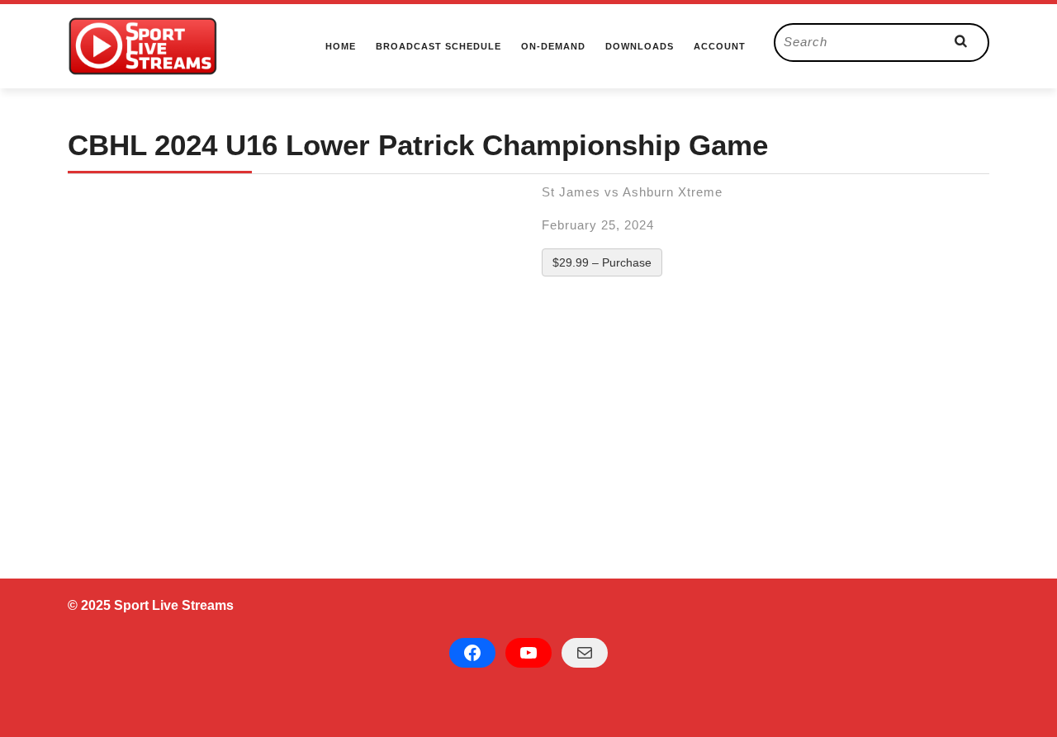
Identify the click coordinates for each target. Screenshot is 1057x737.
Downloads (639, 46)
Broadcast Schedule (438, 46)
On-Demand (553, 46)
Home (340, 46)
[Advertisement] (528, 416)
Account (720, 46)
